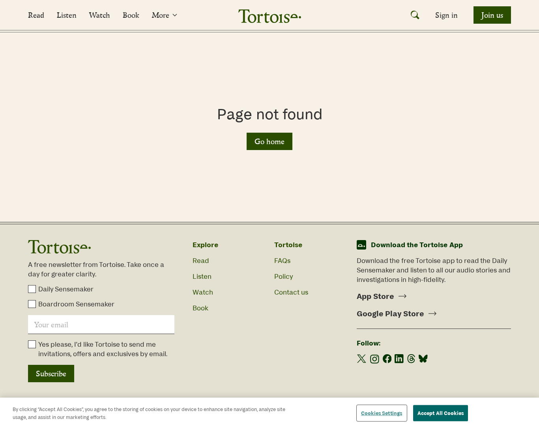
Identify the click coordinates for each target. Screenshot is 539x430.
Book (131, 15)
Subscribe (51, 373)
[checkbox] (32, 289)
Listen (67, 15)
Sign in (446, 15)
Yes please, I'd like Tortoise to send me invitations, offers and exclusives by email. (102, 349)
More (160, 15)
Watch (99, 15)
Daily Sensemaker (66, 289)
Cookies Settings (381, 413)
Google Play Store (390, 313)
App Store (375, 296)
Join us (492, 15)
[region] (269, 414)
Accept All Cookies (440, 413)
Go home (269, 141)
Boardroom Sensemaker (76, 304)
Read (36, 15)
